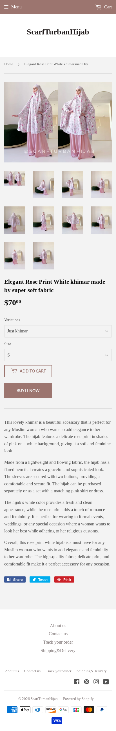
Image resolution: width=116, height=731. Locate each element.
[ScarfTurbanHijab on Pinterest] (87, 682)
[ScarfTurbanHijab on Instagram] (96, 682)
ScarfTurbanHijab (58, 31)
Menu (16, 6)
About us (58, 625)
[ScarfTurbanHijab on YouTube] (106, 682)
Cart (107, 6)
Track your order (58, 642)
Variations (12, 320)
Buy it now (28, 390)
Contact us (58, 633)
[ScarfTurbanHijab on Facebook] (77, 682)
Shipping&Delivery (58, 650)
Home (8, 64)
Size (7, 344)
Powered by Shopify (78, 699)
